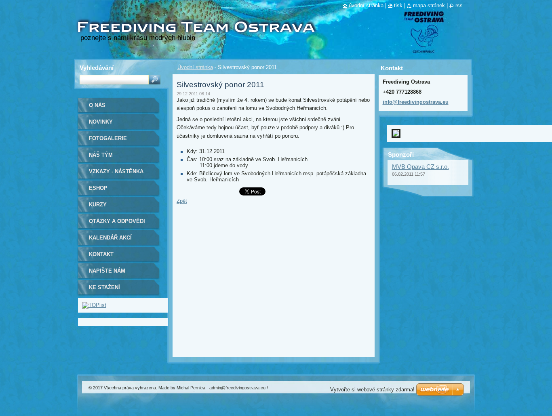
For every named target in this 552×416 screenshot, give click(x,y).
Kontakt (101, 254)
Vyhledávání (97, 67)
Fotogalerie (108, 138)
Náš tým (101, 155)
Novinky (101, 122)
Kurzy (98, 205)
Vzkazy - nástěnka (116, 171)
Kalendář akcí (110, 238)
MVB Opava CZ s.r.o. (420, 160)
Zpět (182, 201)
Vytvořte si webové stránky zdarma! (372, 390)
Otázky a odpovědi (117, 221)
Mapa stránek (429, 5)
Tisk (398, 5)
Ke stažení (104, 287)
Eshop (98, 188)
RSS (459, 5)
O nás (97, 105)
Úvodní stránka (195, 67)
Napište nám (107, 271)
